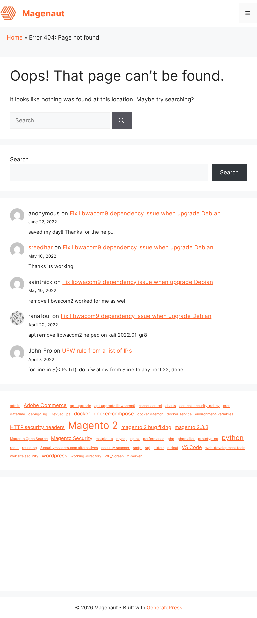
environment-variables (214, 414)
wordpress (54, 456)
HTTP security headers (37, 427)
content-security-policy (199, 406)
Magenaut (43, 13)
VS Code (192, 447)
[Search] (122, 120)
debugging (37, 414)
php (171, 439)
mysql (121, 439)
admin (15, 406)
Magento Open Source (29, 439)
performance (153, 439)
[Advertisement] (128, 534)
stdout (172, 448)
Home (15, 37)
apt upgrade (80, 406)
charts (170, 406)
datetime (17, 414)
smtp (137, 448)
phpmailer (186, 439)
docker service (179, 414)
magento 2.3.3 (191, 427)
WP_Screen (114, 456)
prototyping (208, 439)
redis (14, 448)
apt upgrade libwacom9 (114, 406)
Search (19, 159)
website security (24, 456)
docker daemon (150, 414)
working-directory (86, 456)
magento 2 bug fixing (146, 427)
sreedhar (40, 247)
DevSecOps (61, 414)
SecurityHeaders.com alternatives (69, 448)
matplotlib (104, 439)
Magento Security (71, 438)
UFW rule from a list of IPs (97, 350)
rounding (29, 448)
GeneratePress (164, 607)
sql (147, 448)
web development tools (225, 448)
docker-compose (114, 414)
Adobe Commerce (45, 405)
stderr (159, 448)
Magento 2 (93, 425)
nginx (135, 439)
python (233, 438)
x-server (134, 456)
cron (226, 406)
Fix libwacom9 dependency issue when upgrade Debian (145, 213)
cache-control (150, 406)
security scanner (115, 448)
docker (82, 414)
